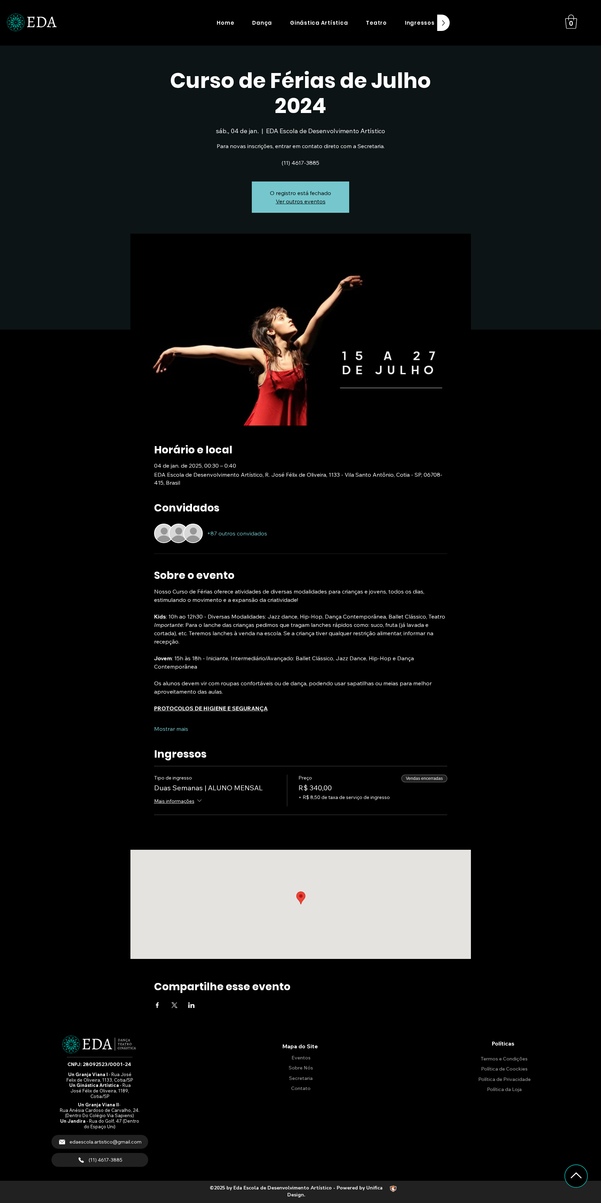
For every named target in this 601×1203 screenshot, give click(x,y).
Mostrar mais (171, 728)
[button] (262, 23)
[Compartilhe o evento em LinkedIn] (191, 1005)
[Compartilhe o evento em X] (174, 1005)
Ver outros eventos (301, 201)
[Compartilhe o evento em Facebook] (157, 1005)
